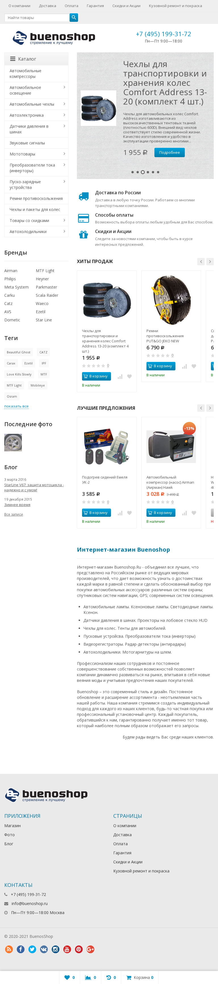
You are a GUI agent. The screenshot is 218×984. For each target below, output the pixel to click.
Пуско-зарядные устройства (25, 184)
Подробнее (169, 152)
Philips (10, 278)
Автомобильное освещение (25, 90)
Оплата (71, 5)
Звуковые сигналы (27, 143)
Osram (12, 396)
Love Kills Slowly (19, 374)
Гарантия (95, 5)
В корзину (98, 376)
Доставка (47, 5)
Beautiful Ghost (18, 352)
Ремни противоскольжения (36, 198)
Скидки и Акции (126, 5)
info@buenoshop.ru (30, 903)
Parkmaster (46, 287)
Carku (9, 295)
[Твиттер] (32, 949)
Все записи (13, 514)
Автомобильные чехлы (32, 104)
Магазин (12, 825)
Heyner (42, 278)
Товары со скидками (29, 220)
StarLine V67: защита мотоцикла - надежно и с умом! (34, 487)
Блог (8, 843)
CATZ (43, 352)
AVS (7, 311)
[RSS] (8, 949)
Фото (9, 834)
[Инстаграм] (55, 949)
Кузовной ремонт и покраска (175, 5)
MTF (44, 374)
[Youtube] (67, 949)
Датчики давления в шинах (29, 129)
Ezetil (40, 311)
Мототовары (22, 154)
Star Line (44, 320)
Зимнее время (17, 504)
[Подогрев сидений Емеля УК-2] (106, 446)
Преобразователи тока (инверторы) (32, 167)
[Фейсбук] (20, 949)
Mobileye (38, 385)
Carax (11, 363)
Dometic (12, 320)
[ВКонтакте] (43, 949)
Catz (8, 303)
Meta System (16, 287)
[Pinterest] (78, 949)
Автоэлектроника (27, 115)
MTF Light (45, 270)
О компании (19, 5)
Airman (10, 270)
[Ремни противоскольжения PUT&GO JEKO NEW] (171, 300)
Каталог (27, 59)
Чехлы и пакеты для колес (35, 209)
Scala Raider (47, 295)
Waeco (42, 303)
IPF (44, 363)
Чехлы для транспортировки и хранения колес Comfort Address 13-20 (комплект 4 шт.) (165, 82)
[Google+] (90, 949)
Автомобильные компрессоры (25, 73)
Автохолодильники (28, 231)
